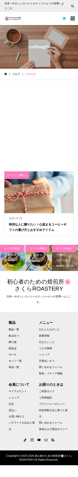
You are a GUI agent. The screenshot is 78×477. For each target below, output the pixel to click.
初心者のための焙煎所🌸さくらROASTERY (39, 285)
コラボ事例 (45, 348)
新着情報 (44, 335)
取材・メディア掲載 (50, 373)
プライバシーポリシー (52, 403)
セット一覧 (15, 360)
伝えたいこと (47, 342)
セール (12, 354)
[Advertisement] (39, 121)
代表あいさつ (47, 360)
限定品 (12, 348)
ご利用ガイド (47, 391)
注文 (11, 403)
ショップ (44, 354)
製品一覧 (14, 329)
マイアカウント (18, 391)
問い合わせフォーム (50, 367)
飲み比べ (14, 335)
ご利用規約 (45, 397)
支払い (12, 410)
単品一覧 (14, 367)
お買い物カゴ (16, 416)
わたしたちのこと (49, 329)
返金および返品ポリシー (53, 429)
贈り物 (12, 342)
